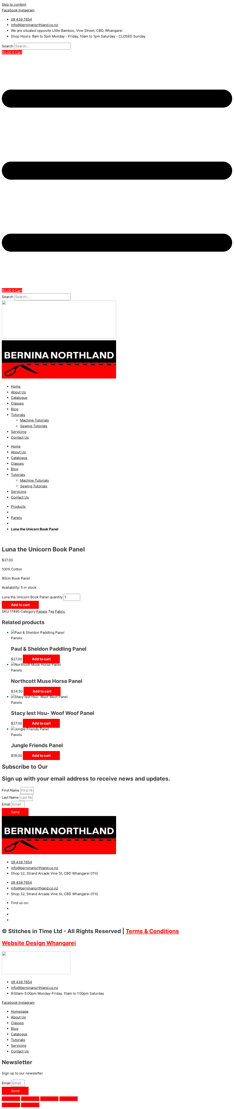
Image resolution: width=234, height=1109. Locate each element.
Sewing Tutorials (33, 426)
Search (7, 46)
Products (18, 506)
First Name (11, 790)
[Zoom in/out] (11, 1098)
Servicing (18, 432)
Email (6, 804)
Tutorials (18, 415)
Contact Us (20, 437)
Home (16, 386)
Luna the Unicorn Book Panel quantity (32, 597)
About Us (18, 392)
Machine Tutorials (34, 420)
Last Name (11, 797)
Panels (16, 518)
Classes (17, 403)
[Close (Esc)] (68, 1098)
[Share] (49, 1098)
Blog (14, 409)
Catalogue (19, 397)
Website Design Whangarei (39, 943)
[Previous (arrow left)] (11, 1105)
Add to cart (20, 605)
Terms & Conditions (152, 931)
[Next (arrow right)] (30, 1105)
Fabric (60, 611)
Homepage (20, 1011)
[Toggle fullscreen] (30, 1098)
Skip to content (14, 4)
